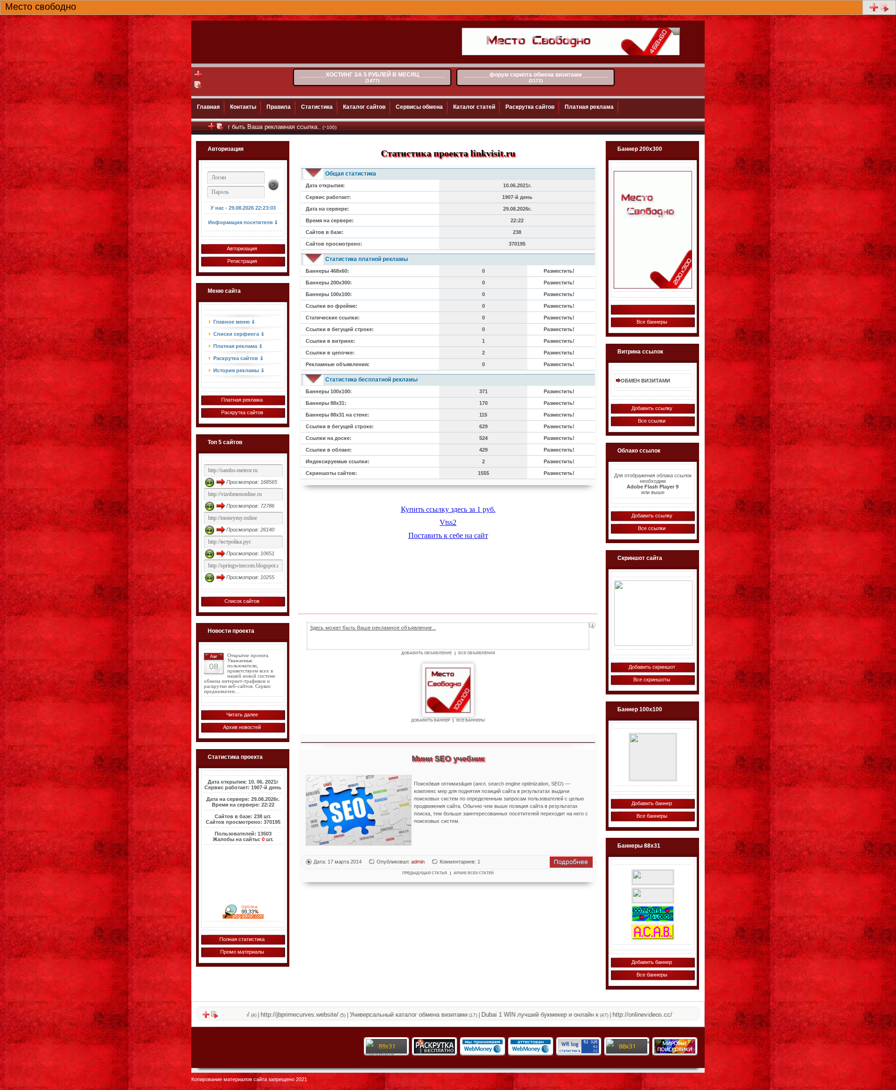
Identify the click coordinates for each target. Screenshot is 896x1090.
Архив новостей (242, 727)
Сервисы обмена (419, 107)
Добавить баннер (651, 803)
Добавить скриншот (652, 667)
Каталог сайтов (364, 107)
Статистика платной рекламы (366, 259)
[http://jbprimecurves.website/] (653, 613)
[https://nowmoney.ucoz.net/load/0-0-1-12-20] (652, 914)
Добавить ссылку (651, 408)
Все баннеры (652, 322)
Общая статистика (350, 173)
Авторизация (242, 248)
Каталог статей (474, 107)
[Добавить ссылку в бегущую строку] (211, 128)
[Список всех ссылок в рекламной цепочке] (198, 88)
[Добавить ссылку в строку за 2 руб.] (873, 10)
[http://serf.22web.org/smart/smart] (652, 895)
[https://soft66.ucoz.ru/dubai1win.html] (652, 932)
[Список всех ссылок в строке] (884, 10)
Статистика (317, 107)
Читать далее (242, 714)
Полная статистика (242, 939)
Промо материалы (242, 952)
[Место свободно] (653, 230)
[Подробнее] (571, 866)
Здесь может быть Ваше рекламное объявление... (373, 627)
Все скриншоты (651, 679)
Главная (208, 107)
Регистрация (242, 261)
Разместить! (559, 271)
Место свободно (40, 5)
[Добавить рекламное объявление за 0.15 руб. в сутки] (592, 625)
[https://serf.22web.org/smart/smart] (653, 757)
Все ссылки (651, 421)
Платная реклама (589, 107)
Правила (278, 107)
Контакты (243, 107)
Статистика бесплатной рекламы (371, 379)
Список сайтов (241, 601)
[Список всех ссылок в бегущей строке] (220, 128)
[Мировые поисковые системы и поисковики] (674, 1052)
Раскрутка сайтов (529, 107)
